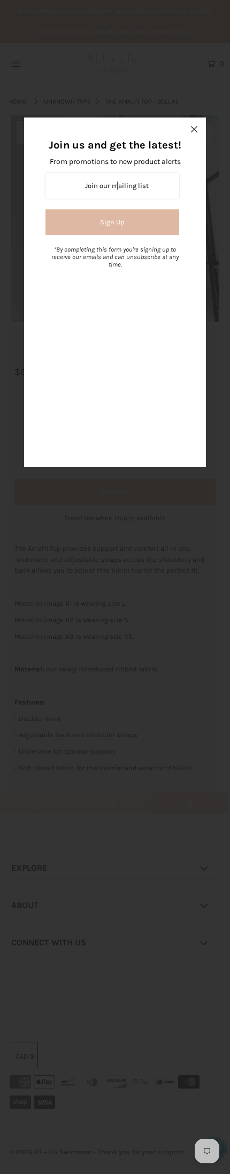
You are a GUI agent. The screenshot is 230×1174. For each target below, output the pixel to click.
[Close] (194, 129)
